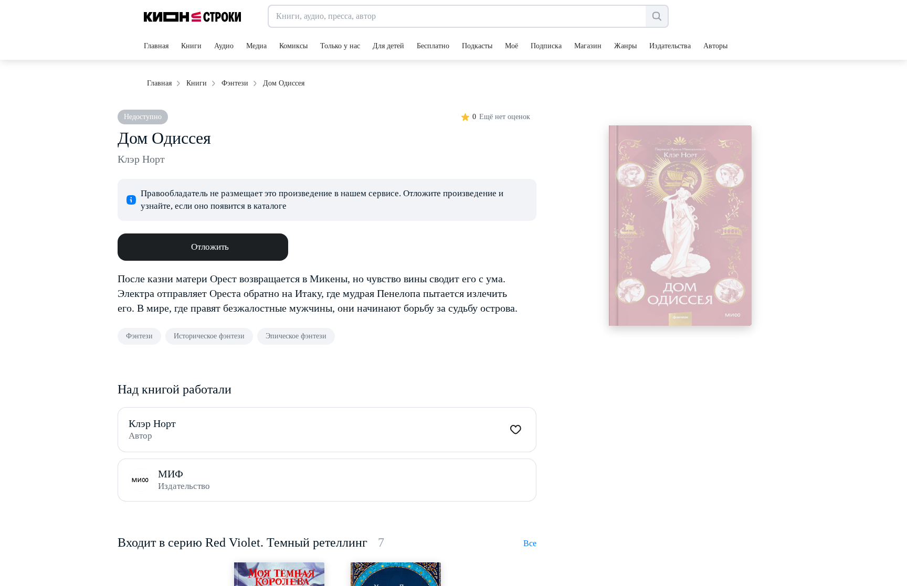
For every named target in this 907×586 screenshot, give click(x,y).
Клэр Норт (141, 159)
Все (529, 543)
